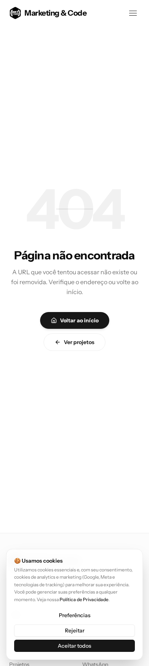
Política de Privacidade (84, 599)
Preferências (75, 615)
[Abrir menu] (133, 13)
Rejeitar (74, 630)
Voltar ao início (79, 320)
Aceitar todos (74, 645)
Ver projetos (79, 342)
